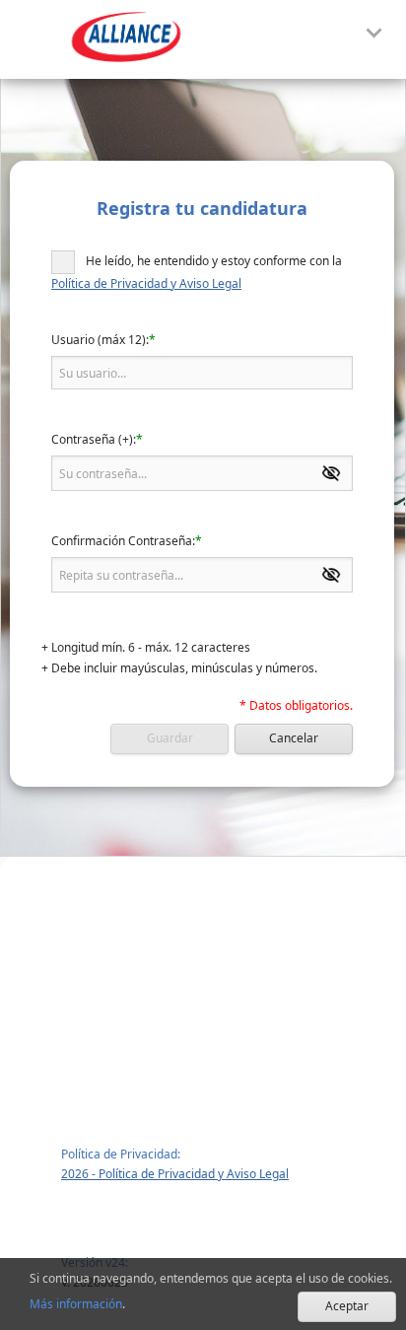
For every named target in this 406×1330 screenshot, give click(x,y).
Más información (76, 1303)
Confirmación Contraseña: (123, 541)
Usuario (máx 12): (100, 340)
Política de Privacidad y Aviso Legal (146, 283)
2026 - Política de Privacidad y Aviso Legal (175, 1173)
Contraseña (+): (93, 440)
